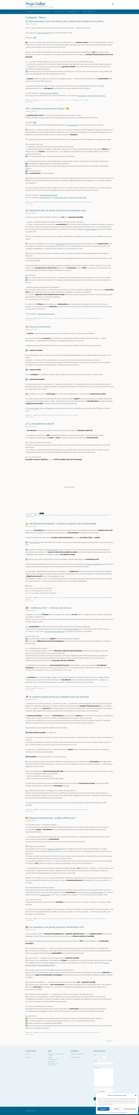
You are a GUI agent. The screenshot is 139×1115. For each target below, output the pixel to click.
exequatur (59, 202)
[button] (136, 1095)
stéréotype (95, 1032)
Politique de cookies (111, 1112)
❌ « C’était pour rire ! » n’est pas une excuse (48, 607)
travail (108, 515)
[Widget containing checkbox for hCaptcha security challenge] (104, 1091)
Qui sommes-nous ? (73, 12)
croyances (39, 415)
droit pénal (81, 597)
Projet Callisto (35, 3)
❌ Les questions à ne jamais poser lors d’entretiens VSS (54, 927)
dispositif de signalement (56, 1032)
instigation (99, 515)
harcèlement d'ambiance (107, 597)
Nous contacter (88, 12)
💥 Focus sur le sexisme (37, 326)
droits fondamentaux (48, 202)
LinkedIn (27, 1057)
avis (53, 318)
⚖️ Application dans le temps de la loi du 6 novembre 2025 (55, 210)
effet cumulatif (51, 515)
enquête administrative (67, 1032)
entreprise (58, 686)
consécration (44, 597)
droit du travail (75, 597)
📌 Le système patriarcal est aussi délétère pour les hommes (57, 697)
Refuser (116, 1109)
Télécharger (41, 513)
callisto (41, 686)
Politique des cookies (76, 1057)
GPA (70, 202)
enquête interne (76, 1032)
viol (80, 100)
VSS (106, 918)
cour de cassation (68, 100)
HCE (53, 415)
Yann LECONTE (44, 197)
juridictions (65, 318)
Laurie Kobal (82, 95)
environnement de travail (89, 597)
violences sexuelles (100, 918)
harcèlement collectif (74, 515)
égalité (50, 809)
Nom (95, 1055)
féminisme (54, 809)
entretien (91, 1032)
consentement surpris (59, 100)
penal (26, 599)
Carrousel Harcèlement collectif (32, 513)
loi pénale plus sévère (97, 318)
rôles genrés (75, 809)
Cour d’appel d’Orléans (94, 564)
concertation (44, 515)
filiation (63, 202)
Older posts (110, 1041)
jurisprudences (71, 318)
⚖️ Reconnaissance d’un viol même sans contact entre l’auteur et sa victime (64, 21)
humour (106, 686)
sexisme (71, 415)
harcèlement (66, 515)
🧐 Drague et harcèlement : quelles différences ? (50, 818)
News (31, 100)
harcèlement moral (83, 515)
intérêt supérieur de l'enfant (78, 202)
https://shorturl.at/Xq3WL (78, 197)
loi (75, 318)
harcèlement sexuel (92, 515)
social (29, 599)
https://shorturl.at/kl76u (46, 314)
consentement (50, 100)
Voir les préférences (130, 1109)
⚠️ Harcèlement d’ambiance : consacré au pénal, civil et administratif (60, 523)
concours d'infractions (42, 100)
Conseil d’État (60, 244)
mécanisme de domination (87, 918)
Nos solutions (58, 12)
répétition (104, 515)
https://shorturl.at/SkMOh (49, 93)
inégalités (56, 415)
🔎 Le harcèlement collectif (39, 423)
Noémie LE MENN (54, 849)
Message (96, 1067)
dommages (46, 809)
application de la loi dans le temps (44, 318)
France (67, 202)
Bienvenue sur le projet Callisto (38, 12)
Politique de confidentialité (121, 1112)
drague (45, 918)
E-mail (96, 1061)
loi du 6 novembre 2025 (82, 318)
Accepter (103, 1109)
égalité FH (44, 415)
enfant (54, 202)
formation (49, 415)
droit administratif (67, 597)
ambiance (39, 515)
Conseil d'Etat (51, 597)
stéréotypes (75, 415)
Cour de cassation (43, 33)
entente (61, 515)
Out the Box (32, 1110)
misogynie (61, 415)
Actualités (50, 1055)
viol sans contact (85, 100)
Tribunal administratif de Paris (54, 631)
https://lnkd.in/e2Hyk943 (46, 965)
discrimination (47, 686)
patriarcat (66, 415)
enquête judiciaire (84, 1032)
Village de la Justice (61, 197)
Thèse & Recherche (53, 1059)
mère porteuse (87, 202)
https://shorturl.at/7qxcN (48, 195)
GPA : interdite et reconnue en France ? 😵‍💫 (47, 108)
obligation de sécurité (36, 688)
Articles (50, 1057)
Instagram (27, 1054)
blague (38, 686)
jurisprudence (76, 100)
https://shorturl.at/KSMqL (96, 95)
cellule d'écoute (40, 1032)
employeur (57, 515)
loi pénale (90, 318)
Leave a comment (29, 101)
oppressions (65, 809)
